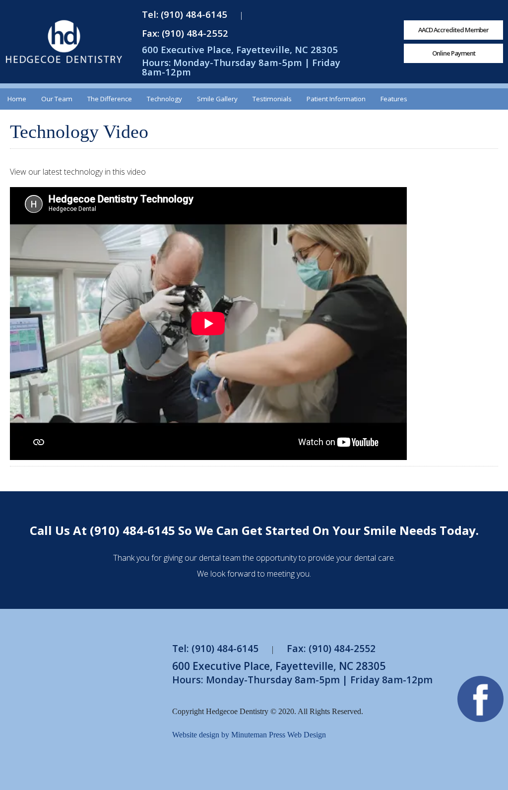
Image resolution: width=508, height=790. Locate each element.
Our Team (56, 98)
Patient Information (336, 98)
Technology (164, 98)
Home (16, 98)
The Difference (109, 98)
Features (394, 98)
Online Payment (453, 53)
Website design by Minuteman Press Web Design (249, 734)
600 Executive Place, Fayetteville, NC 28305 (240, 49)
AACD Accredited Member (453, 29)
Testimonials (272, 98)
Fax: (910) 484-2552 (185, 33)
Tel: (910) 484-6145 (184, 14)
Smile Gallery (217, 98)
